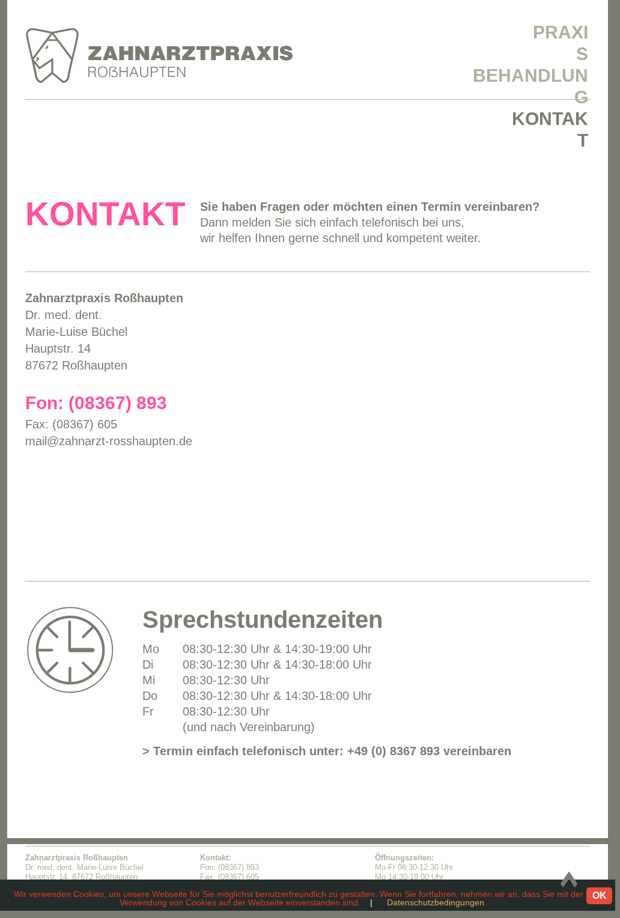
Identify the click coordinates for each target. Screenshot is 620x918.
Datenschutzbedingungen (435, 902)
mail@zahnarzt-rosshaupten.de (108, 441)
